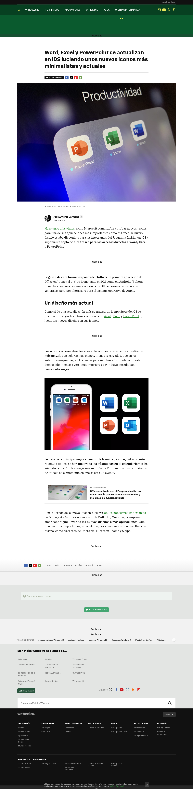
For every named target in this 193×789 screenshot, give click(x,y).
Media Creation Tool (144, 639)
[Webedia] (169, 2)
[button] (68, 216)
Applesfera (23, 735)
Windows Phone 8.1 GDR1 (27, 682)
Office (58, 565)
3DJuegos (45, 727)
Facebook (67, 77)
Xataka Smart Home (24, 740)
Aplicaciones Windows (78, 666)
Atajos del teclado (76, 639)
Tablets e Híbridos (26, 664)
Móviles (48, 659)
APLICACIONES (72, 9)
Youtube (164, 9)
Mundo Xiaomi (24, 745)
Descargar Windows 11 (121, 639)
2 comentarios (55, 77)
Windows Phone (80, 659)
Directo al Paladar (96, 727)
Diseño (90, 565)
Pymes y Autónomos (162, 732)
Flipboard (174, 9)
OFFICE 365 (92, 9)
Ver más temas (26, 690)
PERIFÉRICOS (52, 9)
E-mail (80, 77)
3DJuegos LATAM (48, 763)
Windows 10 (78, 680)
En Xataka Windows (98, 487)
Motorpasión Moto (119, 731)
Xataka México (24, 763)
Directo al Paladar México (96, 764)
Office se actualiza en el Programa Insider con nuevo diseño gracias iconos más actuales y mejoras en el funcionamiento (116, 494)
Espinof (68, 731)
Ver (98, 609)
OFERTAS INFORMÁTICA (127, 9)
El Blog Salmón (163, 727)
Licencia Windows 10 (98, 639)
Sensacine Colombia (69, 768)
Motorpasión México (116, 764)
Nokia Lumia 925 (53, 672)
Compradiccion (141, 735)
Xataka (21, 727)
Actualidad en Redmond (51, 666)
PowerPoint (131, 316)
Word (107, 316)
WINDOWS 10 (32, 9)
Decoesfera (139, 731)
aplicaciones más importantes (125, 513)
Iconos (69, 565)
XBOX (106, 9)
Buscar (169, 703)
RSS (133, 689)
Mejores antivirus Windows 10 (51, 639)
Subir (167, 714)
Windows (22, 659)
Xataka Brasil (24, 767)
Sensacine (69, 727)
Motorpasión (116, 727)
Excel (116, 316)
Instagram (159, 9)
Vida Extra (45, 731)
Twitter (169, 9)
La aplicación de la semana (26, 674)
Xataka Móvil (24, 731)
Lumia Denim (51, 680)
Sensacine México (73, 763)
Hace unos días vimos (60, 228)
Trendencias (139, 727)
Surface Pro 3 (78, 672)
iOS (100, 565)
